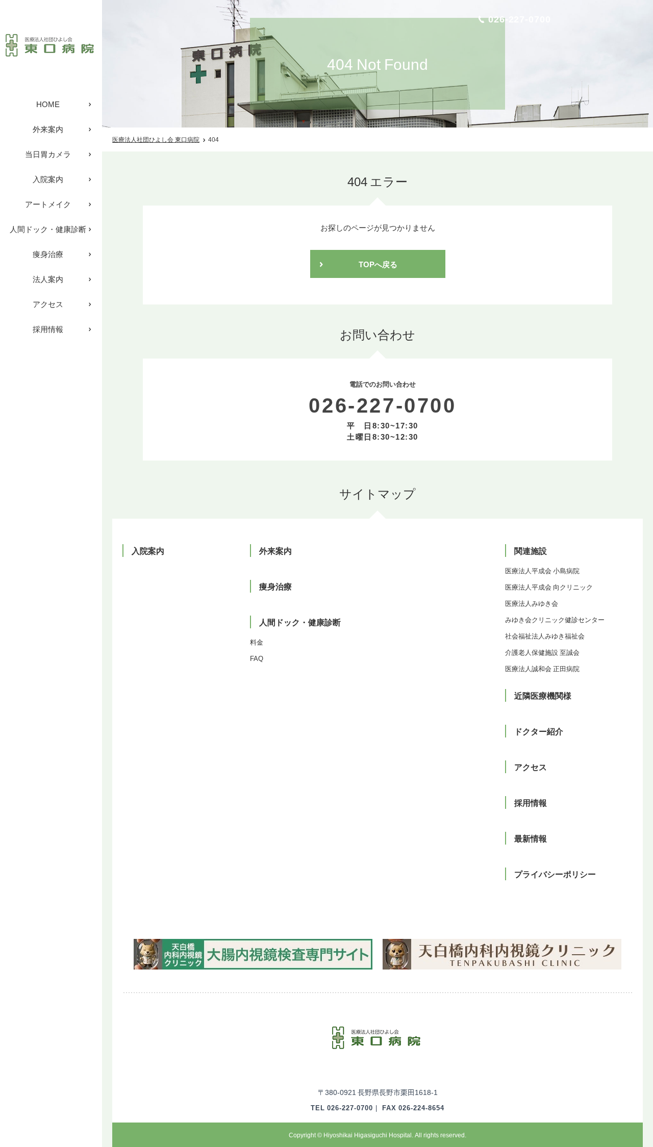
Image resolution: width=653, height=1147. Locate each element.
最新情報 (530, 838)
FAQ (256, 658)
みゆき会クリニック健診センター (555, 619)
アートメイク (48, 204)
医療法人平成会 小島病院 (542, 570)
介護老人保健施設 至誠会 (542, 652)
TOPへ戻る (378, 264)
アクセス (48, 304)
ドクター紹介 (538, 731)
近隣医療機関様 (542, 695)
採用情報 (48, 329)
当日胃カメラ (48, 154)
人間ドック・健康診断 (48, 229)
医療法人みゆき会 (531, 603)
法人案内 (48, 279)
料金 (256, 642)
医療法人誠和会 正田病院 (542, 668)
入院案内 (48, 179)
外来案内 (48, 129)
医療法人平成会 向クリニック (549, 587)
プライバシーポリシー (555, 874)
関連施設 (530, 550)
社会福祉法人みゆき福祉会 (545, 636)
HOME (48, 104)
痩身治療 (48, 254)
